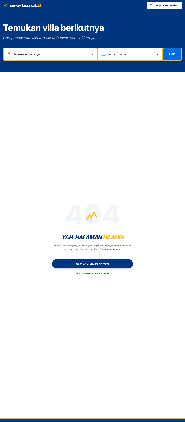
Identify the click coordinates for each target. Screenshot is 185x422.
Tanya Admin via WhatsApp (92, 273)
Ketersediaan (166, 5)
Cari (172, 54)
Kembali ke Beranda (92, 263)
